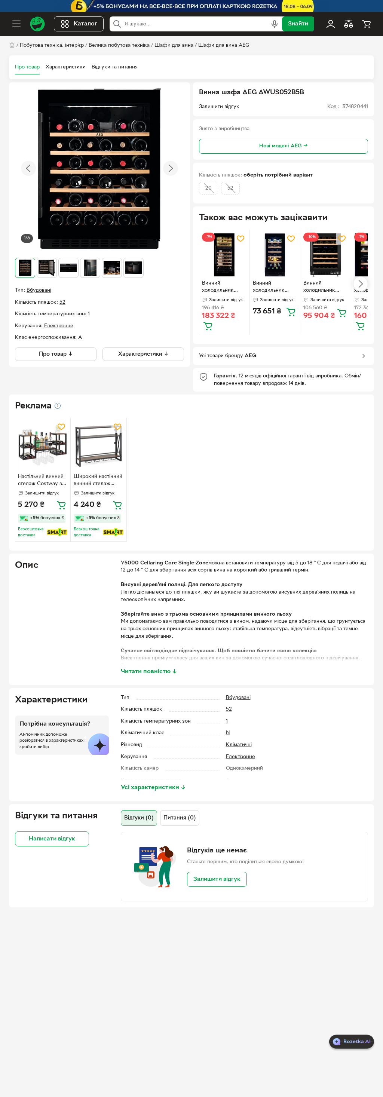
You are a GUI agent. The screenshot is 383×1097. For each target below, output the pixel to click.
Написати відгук (52, 839)
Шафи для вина (173, 45)
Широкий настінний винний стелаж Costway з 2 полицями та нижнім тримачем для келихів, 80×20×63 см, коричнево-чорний (98, 481)
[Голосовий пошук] (274, 23)
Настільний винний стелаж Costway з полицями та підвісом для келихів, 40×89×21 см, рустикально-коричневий (41, 481)
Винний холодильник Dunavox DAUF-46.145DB (322, 287)
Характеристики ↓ (143, 354)
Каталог (85, 24)
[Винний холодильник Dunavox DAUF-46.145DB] (325, 255)
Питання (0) (179, 818)
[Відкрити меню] (16, 23)
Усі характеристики (153, 788)
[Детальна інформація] (58, 406)
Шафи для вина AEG (223, 45)
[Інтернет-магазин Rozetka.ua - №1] (37, 23)
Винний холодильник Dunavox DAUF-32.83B (272, 287)
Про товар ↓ (56, 354)
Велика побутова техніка (119, 45)
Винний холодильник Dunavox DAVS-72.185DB (220, 287)
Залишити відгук (216, 879)
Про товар (27, 67)
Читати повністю (149, 672)
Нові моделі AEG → (283, 146)
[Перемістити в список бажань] (240, 239)
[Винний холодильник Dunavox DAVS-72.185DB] (224, 255)
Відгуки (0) (139, 818)
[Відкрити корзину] (366, 23)
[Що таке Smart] (57, 532)
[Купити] (208, 326)
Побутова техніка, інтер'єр (52, 45)
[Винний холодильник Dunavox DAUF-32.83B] (275, 255)
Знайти (298, 24)
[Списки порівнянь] (348, 23)
